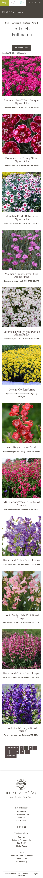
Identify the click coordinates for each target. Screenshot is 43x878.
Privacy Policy (21, 862)
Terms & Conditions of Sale (21, 856)
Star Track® (21, 843)
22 (27, 751)
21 (22, 751)
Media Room (21, 846)
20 (17, 751)
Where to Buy (21, 820)
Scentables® (21, 811)
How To (21, 817)
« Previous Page (12, 747)
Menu (37, 12)
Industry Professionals (21, 840)
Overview (21, 837)
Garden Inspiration (21, 814)
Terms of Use (21, 859)
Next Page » (10, 755)
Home (8, 23)
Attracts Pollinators (21, 23)
